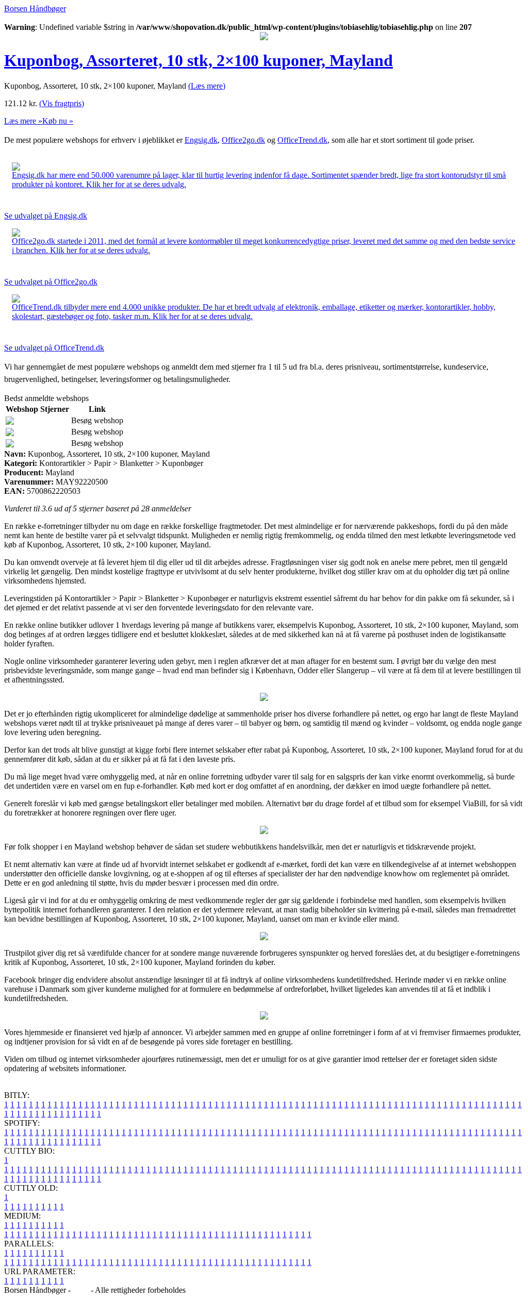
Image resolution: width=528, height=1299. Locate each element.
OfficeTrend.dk (302, 140)
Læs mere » (23, 120)
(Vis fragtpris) (61, 103)
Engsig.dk (201, 140)
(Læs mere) (206, 85)
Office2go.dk (243, 140)
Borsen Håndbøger (35, 8)
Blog (81, 1290)
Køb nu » (57, 120)
